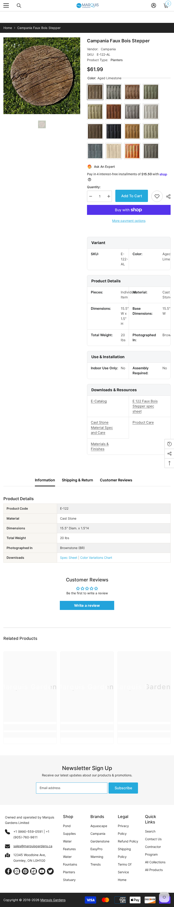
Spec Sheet (68, 557)
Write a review (87, 605)
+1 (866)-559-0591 (28, 831)
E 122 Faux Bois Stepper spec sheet (145, 406)
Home (7, 28)
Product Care (143, 422)
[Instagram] (16, 871)
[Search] (19, 5)
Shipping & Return (77, 480)
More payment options (128, 221)
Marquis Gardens (52, 900)
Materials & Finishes (100, 446)
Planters (117, 60)
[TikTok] (33, 871)
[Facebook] (8, 871)
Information (45, 480)
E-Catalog (99, 401)
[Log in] (154, 5)
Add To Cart (131, 196)
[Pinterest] (25, 871)
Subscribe (123, 788)
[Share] (167, 196)
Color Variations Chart (96, 557)
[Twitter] (50, 871)
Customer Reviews (116, 480)
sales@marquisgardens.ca (32, 846)
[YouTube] (42, 871)
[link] (30, 727)
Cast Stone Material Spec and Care (102, 427)
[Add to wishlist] (157, 196)
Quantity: (94, 187)
